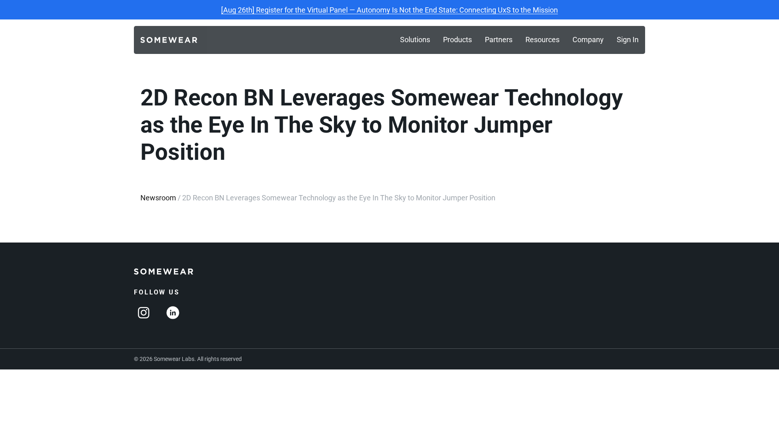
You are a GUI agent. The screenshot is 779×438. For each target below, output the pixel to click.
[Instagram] (143, 312)
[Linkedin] (173, 312)
